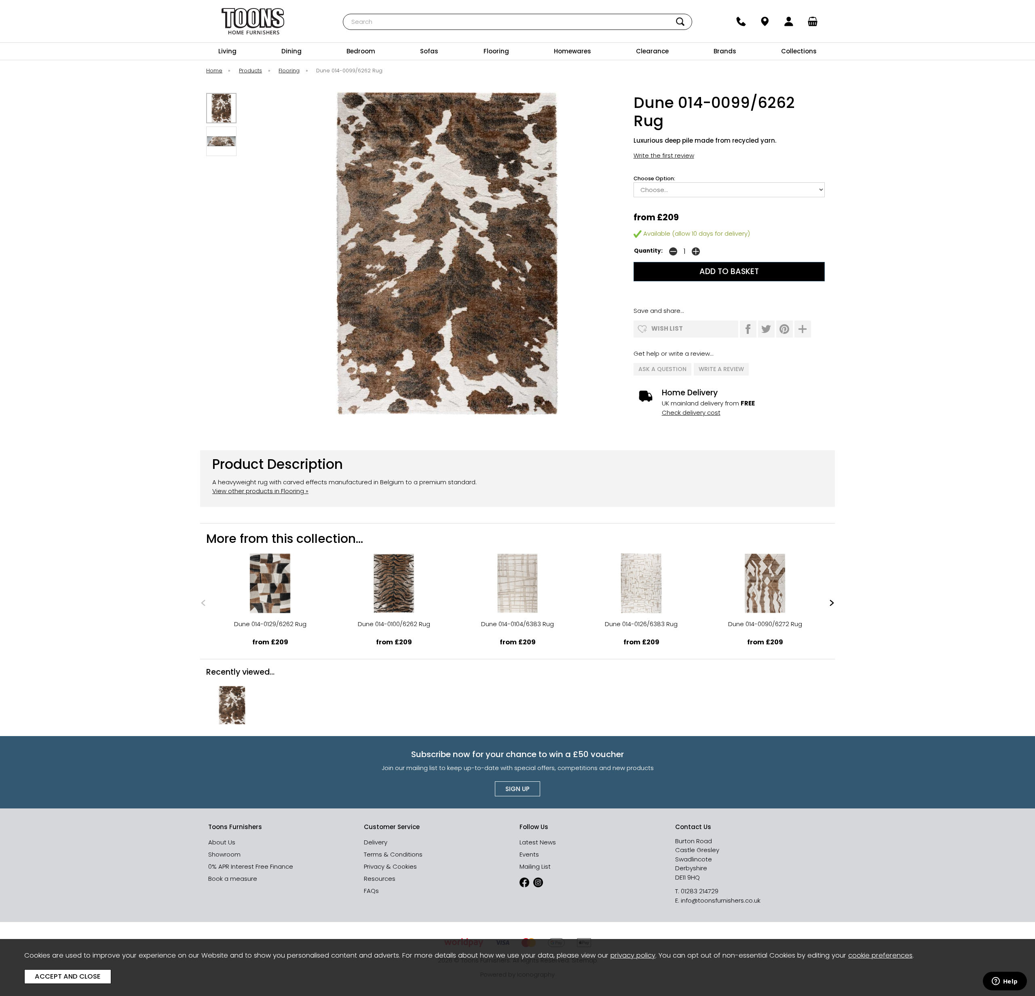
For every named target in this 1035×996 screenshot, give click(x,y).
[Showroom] (765, 21)
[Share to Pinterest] (784, 329)
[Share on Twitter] (766, 329)
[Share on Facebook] (748, 329)
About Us (221, 842)
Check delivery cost (691, 412)
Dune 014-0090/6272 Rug (765, 624)
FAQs (371, 890)
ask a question (662, 369)
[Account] (789, 21)
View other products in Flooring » (260, 491)
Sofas (429, 51)
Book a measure (232, 878)
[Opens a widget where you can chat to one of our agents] (1004, 982)
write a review (721, 369)
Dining (291, 51)
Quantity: (648, 251)
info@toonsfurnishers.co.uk (720, 900)
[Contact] (741, 21)
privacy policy (632, 955)
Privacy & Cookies (390, 866)
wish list (667, 328)
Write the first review (664, 155)
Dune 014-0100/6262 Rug (394, 624)
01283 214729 (699, 891)
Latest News (538, 842)
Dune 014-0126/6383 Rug (641, 624)
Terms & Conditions (393, 854)
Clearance (652, 51)
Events (529, 854)
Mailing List (535, 866)
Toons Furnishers (253, 21)
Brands (725, 51)
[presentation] (203, 602)
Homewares (572, 51)
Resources (379, 878)
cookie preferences (880, 955)
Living (227, 51)
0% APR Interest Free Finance (250, 866)
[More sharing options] (802, 329)
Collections (799, 51)
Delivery (375, 842)
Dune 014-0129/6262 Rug (270, 624)
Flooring (496, 51)
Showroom (224, 854)
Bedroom (360, 51)
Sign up (517, 789)
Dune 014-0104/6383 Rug (517, 624)
